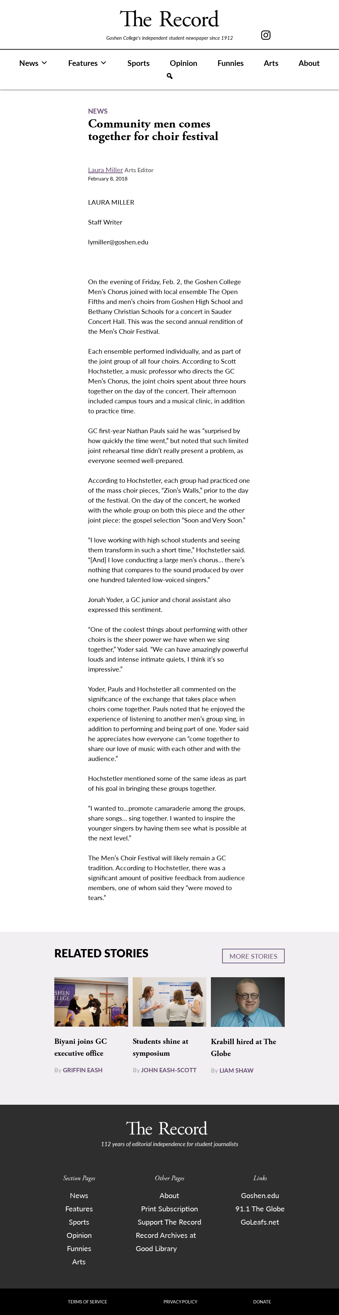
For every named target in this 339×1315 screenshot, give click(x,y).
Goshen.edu (260, 1195)
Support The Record (169, 1221)
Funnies (231, 62)
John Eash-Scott (169, 1070)
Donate (262, 1301)
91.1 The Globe (260, 1208)
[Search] (169, 76)
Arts (271, 62)
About (309, 62)
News (28, 62)
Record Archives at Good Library (166, 1241)
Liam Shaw (236, 1070)
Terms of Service (87, 1301)
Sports (138, 62)
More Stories (253, 956)
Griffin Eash (83, 1070)
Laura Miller (105, 169)
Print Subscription (169, 1208)
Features (83, 62)
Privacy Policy (180, 1301)
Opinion (183, 62)
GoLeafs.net (260, 1221)
